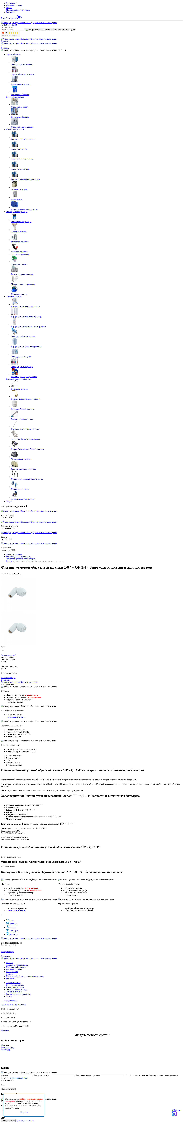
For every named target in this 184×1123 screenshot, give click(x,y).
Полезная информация (15, 967)
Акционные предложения (17, 965)
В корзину (5, 680)
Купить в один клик (29, 682)
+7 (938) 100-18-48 (9, 25)
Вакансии (5, 1030)
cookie (22, 1099)
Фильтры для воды (14, 554)
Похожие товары (8, 678)
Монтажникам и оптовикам (18, 10)
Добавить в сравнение (10, 682)
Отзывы (9, 974)
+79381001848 (7, 1005)
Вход (3, 18)
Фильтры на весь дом (15, 129)
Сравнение (5, 41)
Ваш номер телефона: (43, 1075)
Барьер (9, 561)
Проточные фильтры (15, 97)
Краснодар (5, 1050)
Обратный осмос (13, 54)
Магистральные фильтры (16, 212)
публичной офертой (18, 1078)
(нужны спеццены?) (8, 655)
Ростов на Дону (7, 1047)
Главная (9, 963)
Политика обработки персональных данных (25, 976)
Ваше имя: (5, 1075)
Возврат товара (7, 952)
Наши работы (12, 972)
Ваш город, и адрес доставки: (88, 1075)
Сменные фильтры (14, 296)
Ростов (11, 27)
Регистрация (11, 18)
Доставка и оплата (14, 5)
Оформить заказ (8, 1089)
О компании (11, 3)
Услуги (9, 8)
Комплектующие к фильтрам (18, 379)
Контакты (10, 12)
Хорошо (24, 1112)
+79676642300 (20, 1005)
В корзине (5, 48)
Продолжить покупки (25, 1120)
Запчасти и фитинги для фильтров (20, 559)
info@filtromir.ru (9, 1000)
